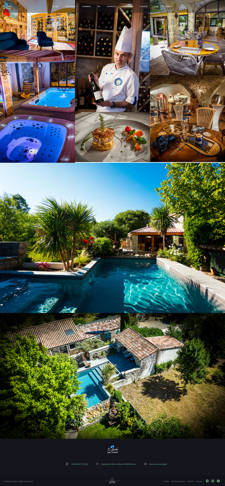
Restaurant (70, 6)
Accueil (55, 6)
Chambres (86, 6)
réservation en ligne (158, 464)
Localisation (127, 6)
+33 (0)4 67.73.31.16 (79, 464)
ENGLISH (199, 481)
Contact (169, 6)
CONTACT (190, 481)
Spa (99, 6)
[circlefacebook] (219, 481)
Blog (156, 6)
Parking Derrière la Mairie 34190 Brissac (118, 464)
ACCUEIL (166, 481)
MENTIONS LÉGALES (178, 481)
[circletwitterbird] (208, 481)
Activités (144, 6)
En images (111, 6)
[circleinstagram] (213, 481)
